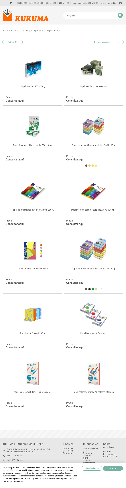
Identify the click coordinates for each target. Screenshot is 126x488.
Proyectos (108, 454)
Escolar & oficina (11, 30)
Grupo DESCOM (110, 456)
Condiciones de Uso (90, 449)
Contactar (68, 453)
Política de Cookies (88, 454)
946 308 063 (22, 3)
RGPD (86, 458)
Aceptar (112, 468)
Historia (107, 451)
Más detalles (90, 468)
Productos (68, 448)
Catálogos (68, 451)
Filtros (11, 42)
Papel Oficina (53, 30)
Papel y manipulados (33, 30)
